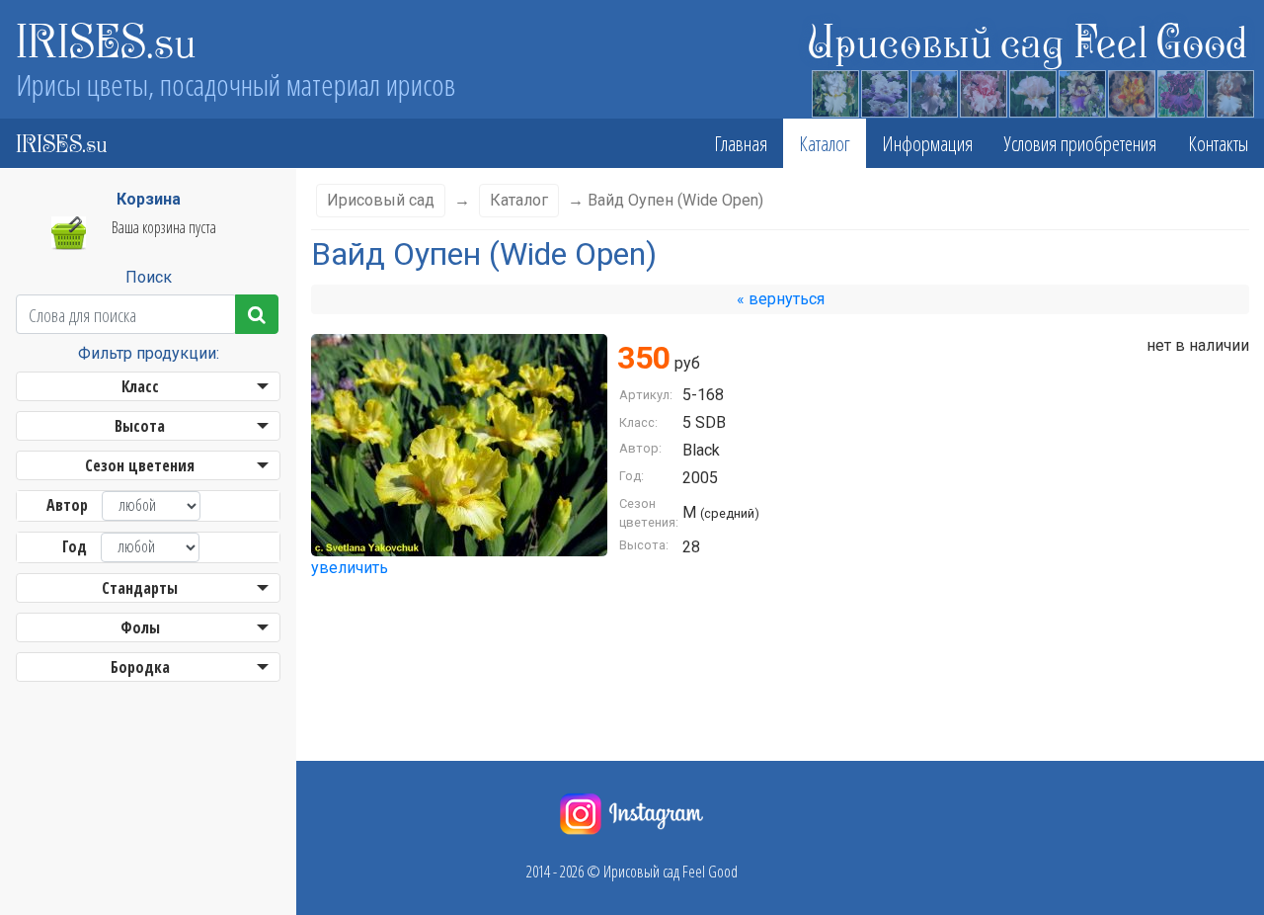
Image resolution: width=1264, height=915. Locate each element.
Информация (927, 143)
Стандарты (140, 588)
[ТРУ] (1032, 91)
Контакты (1218, 143)
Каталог (824, 143)
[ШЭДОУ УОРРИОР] (1081, 91)
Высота (140, 426)
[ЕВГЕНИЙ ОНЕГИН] (883, 91)
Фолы (140, 627)
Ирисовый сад (380, 200)
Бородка (140, 667)
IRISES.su (106, 39)
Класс (140, 386)
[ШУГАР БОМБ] (834, 91)
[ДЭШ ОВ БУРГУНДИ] (1180, 91)
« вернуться (781, 299)
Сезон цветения (140, 465)
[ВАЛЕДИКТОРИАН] (1130, 91)
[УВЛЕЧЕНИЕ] (933, 91)
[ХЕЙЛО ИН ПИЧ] (1229, 91)
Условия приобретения (1080, 143)
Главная (740, 143)
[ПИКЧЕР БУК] (982, 91)
